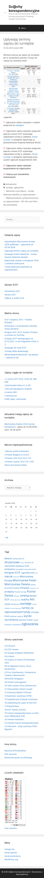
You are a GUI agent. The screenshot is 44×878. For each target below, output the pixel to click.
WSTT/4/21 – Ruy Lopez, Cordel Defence (13, 95)
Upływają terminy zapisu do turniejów (21, 251)
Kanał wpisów (11, 852)
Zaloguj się (9, 849)
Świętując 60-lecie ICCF (15, 348)
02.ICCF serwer (12, 649)
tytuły (26, 612)
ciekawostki (17, 559)
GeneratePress (22, 874)
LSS (36, 573)
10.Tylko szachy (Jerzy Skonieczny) (20, 685)
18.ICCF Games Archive (15, 710)
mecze (9, 576)
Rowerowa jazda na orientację (18, 757)
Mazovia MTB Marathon (15, 751)
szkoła (7, 604)
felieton (22, 563)
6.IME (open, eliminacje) (15, 399)
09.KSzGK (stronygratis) (15, 682)
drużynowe (12, 562)
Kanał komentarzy (13, 856)
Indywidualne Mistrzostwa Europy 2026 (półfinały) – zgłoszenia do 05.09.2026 (20, 244)
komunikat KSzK (30, 569)
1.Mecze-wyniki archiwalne (17, 451)
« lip (6, 537)
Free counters (11, 828)
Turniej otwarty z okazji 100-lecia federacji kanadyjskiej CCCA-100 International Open (13, 81)
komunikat (20, 569)
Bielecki (8, 558)
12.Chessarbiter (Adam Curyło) (18, 689)
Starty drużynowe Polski (16, 465)
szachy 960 (28, 599)
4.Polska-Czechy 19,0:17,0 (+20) (19, 462)
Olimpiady (24, 588)
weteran (13, 616)
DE (23, 559)
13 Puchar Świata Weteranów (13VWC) (13, 110)
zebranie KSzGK (26, 620)
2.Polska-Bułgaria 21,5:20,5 (17, 455)
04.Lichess (9, 656)
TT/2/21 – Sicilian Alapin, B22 (13, 72)
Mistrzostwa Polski (24, 580)
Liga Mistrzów (28, 572)
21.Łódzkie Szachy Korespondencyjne (21, 723)
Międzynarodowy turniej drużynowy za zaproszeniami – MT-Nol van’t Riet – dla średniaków (21, 201)
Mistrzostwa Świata (17, 584)
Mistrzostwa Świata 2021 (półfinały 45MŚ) (13, 90)
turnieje (9, 187)
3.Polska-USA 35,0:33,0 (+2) (18, 458)
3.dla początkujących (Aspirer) (18, 389)
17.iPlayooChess (12, 706)
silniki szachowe (15, 600)
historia (28, 563)
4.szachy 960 (11, 392)
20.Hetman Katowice (14, 719)
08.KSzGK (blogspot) (14, 679)
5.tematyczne (11, 396)
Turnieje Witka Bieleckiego (16, 351)
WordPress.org (11, 859)
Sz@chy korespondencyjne (24, 9)
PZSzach (17, 596)
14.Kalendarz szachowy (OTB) (18, 696)
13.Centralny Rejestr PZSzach (18, 692)
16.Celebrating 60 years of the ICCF (21, 703)
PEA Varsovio (11, 754)
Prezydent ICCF (34, 588)
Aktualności (11, 184)
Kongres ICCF (12, 572)
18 (11, 523)
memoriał (16, 577)
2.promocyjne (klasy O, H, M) (18, 385)
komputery (10, 569)
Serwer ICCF (10, 295)
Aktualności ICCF (12, 291)
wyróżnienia (11, 619)
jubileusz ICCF (22, 566)
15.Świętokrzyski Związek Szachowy (21, 699)
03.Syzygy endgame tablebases (19, 653)
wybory (20, 616)
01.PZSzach (10, 646)
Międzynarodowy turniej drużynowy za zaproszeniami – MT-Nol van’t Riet (13, 103)
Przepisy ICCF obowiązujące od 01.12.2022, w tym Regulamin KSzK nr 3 (22, 341)
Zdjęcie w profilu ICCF (14, 298)
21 (26, 523)
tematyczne (15, 604)
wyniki (28, 616)
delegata (20, 125)
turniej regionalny (15, 608)
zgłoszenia (18, 187)
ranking (24, 595)
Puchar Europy (20, 592)
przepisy (9, 591)
